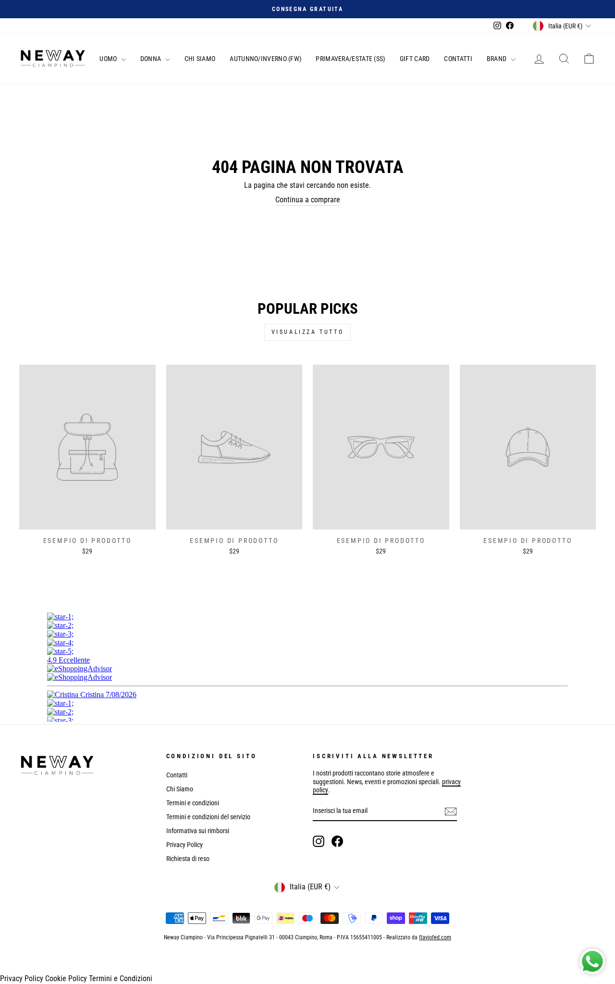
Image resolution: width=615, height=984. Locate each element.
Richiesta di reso (187, 858)
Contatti (458, 58)
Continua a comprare (307, 199)
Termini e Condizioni (120, 978)
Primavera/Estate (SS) (350, 58)
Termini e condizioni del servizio (208, 817)
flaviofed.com (435, 937)
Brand (497, 58)
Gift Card (415, 58)
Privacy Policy (184, 845)
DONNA (151, 58)
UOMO (109, 58)
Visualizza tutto (307, 332)
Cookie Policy (66, 978)
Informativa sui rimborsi (197, 831)
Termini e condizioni (192, 803)
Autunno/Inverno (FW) (265, 58)
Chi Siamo (200, 58)
